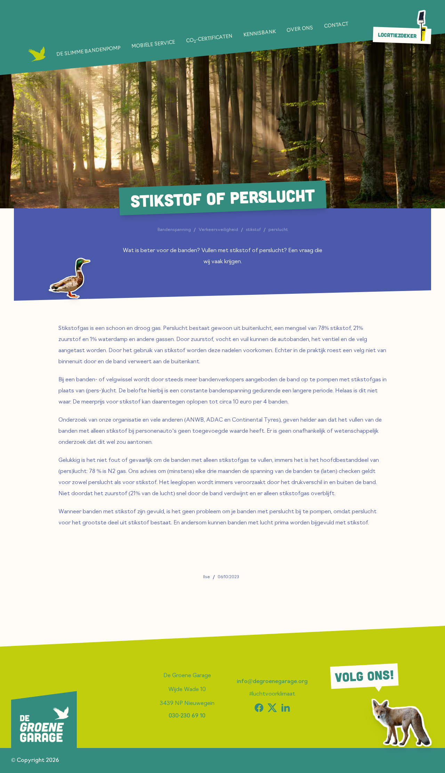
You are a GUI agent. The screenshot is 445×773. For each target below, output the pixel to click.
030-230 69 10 (187, 716)
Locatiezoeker (397, 35)
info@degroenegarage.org (272, 681)
